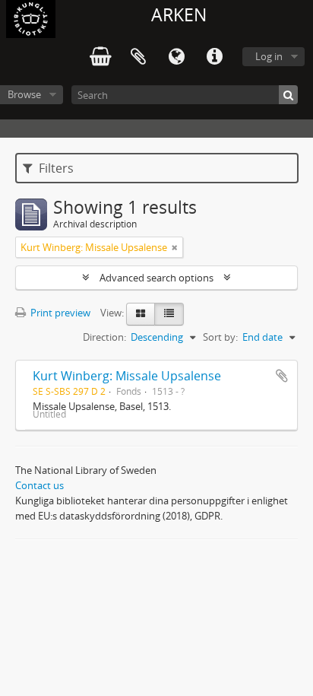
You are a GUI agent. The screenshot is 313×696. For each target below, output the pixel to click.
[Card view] (140, 314)
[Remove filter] (175, 247)
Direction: (104, 337)
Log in (269, 56)
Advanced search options (156, 277)
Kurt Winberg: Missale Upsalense (127, 375)
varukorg (100, 57)
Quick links (214, 57)
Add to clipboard (281, 375)
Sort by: (220, 337)
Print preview (59, 312)
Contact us (39, 485)
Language (176, 57)
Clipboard (138, 57)
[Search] (288, 94)
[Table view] (169, 314)
